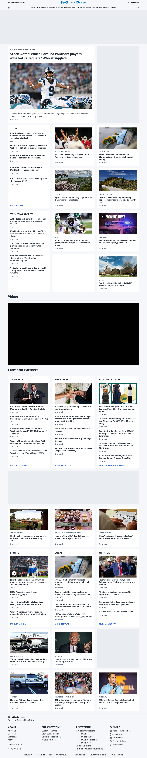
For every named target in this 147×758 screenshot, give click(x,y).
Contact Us (12, 737)
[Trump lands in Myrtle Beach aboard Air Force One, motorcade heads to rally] (29, 642)
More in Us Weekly (19, 465)
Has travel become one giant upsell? (116, 611)
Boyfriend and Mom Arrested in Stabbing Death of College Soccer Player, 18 (29, 419)
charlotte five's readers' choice (68, 533)
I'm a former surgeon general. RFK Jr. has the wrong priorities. (73, 660)
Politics (67, 8)
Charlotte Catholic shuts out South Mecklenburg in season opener (26, 168)
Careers (106, 8)
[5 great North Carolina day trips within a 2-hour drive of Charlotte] (73, 180)
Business (59, 8)
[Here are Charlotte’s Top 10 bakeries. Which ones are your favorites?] (73, 519)
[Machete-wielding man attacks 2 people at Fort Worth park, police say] (118, 223)
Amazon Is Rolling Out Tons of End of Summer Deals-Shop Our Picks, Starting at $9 (117, 409)
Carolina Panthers (22, 49)
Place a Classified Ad (84, 737)
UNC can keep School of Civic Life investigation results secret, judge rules (73, 615)
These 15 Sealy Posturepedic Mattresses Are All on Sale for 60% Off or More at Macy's (117, 421)
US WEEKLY (16, 379)
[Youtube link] (15, 749)
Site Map (12, 734)
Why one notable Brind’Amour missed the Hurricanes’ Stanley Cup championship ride (27, 258)
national (103, 237)
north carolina (105, 194)
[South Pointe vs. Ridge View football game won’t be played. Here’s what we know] (73, 223)
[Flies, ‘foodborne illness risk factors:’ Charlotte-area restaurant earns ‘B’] (118, 519)
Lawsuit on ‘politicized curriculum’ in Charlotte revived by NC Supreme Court (73, 605)
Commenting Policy (44, 755)
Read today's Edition (18, 2)
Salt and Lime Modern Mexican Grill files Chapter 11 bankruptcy (73, 449)
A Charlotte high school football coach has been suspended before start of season (28, 221)
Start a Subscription (50, 734)
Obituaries (90, 8)
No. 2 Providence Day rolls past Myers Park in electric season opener (72, 155)
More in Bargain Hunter (111, 465)
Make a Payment (49, 740)
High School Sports (63, 151)
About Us (12, 731)
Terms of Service (117, 755)
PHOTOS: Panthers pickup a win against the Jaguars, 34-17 (28, 179)
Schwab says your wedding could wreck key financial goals (73, 407)
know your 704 (105, 533)
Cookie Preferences (78, 755)
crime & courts (16, 533)
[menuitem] (9, 7)
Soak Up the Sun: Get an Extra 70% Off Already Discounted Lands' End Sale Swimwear (116, 433)
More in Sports (18, 624)
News (33, 8)
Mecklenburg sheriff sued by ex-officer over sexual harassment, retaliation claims (28, 233)
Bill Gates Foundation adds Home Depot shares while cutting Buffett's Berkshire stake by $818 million (73, 419)
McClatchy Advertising (85, 731)
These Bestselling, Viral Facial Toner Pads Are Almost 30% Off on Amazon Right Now (116, 445)
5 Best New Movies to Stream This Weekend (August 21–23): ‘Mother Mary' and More (28, 431)
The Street (61, 379)
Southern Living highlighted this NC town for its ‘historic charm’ (115, 284)
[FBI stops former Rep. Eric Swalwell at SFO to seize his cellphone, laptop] (118, 683)
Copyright (28, 755)
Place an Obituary (83, 743)
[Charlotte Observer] (73, 2)
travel (57, 194)
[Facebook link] (9, 749)
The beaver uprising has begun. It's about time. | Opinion (115, 593)
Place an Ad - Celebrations (87, 740)
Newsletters (118, 738)
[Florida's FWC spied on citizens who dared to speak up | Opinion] (29, 683)
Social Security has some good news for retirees (73, 429)
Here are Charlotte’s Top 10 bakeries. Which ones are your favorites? (72, 537)
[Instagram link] (17, 749)
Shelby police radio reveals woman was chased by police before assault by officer (28, 538)
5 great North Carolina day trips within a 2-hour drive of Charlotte (73, 198)
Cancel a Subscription (51, 737)
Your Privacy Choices (98, 755)
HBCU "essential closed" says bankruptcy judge (23, 593)
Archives (11, 740)
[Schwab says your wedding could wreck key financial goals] (73, 393)
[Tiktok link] (20, 749)
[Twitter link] (12, 749)
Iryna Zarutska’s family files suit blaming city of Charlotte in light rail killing (116, 157)
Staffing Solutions (83, 746)
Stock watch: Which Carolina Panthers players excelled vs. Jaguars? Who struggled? (46, 56)
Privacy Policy (61, 755)
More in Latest (17, 205)
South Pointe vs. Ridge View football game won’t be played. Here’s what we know (72, 242)
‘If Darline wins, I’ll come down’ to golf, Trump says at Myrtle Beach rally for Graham (28, 270)
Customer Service (49, 731)
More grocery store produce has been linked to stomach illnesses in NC (27, 156)
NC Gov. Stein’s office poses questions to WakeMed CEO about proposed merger (28, 146)
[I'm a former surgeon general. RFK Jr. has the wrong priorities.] (73, 642)
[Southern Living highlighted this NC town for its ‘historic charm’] (118, 266)
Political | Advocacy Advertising (89, 749)
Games (82, 8)
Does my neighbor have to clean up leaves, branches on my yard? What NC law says (72, 594)
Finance (99, 8)
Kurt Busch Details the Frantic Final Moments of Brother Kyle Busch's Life (27, 407)
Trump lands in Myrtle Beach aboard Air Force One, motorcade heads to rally (28, 660)
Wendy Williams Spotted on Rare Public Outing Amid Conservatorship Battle (28, 442)
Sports (52, 8)
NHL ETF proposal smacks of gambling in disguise (73, 439)
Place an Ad (81, 734)
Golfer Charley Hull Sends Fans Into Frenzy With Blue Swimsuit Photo (26, 603)
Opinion (75, 8)
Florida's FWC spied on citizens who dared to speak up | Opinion (26, 701)
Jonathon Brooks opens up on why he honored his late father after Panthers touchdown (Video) (28, 135)
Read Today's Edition (122, 731)
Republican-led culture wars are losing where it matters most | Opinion (117, 603)
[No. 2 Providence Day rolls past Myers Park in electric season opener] (73, 138)
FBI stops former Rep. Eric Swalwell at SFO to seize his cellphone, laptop (116, 701)
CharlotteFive (42, 8)
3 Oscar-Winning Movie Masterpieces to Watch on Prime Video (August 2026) (28, 451)
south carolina (16, 656)
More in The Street (64, 465)
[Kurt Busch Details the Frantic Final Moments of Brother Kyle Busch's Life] (29, 393)
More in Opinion (107, 624)
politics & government (64, 697)
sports (57, 237)
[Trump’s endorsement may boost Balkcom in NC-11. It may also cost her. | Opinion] (118, 567)
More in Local (62, 624)
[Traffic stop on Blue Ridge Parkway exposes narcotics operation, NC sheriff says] (118, 180)
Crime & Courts (105, 151)
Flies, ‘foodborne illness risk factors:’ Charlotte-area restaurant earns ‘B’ (116, 537)
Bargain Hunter (110, 379)
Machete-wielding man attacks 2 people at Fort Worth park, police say (118, 241)
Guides (113, 8)
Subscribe (135, 2)
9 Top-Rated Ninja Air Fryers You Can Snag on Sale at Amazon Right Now (116, 456)
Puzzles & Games (120, 741)
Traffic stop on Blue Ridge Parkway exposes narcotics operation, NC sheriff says (117, 200)
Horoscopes (118, 745)
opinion (58, 656)
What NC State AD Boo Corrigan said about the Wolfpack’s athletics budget (28, 613)
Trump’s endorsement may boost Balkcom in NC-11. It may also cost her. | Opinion (117, 582)
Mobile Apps (117, 734)
